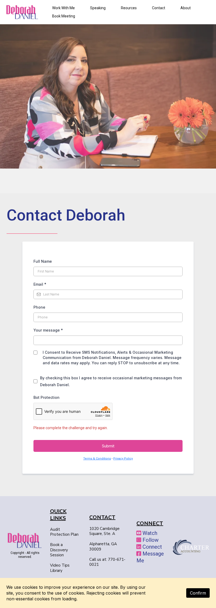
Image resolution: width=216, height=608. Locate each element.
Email (39, 284)
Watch (150, 533)
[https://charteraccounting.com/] (191, 547)
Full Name (42, 261)
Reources (129, 8)
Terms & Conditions (97, 458)
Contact (158, 8)
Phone (39, 307)
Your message (48, 330)
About (185, 8)
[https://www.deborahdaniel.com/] (25, 540)
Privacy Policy (123, 458)
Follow (151, 540)
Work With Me (63, 8)
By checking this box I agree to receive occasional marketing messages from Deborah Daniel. (111, 381)
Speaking (98, 8)
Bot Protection (46, 397)
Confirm (198, 593)
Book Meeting (63, 16)
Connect (152, 547)
